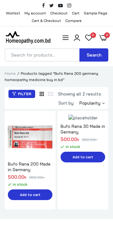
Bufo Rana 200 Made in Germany (29, 166)
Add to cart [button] (30, 194)
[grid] (42, 94)
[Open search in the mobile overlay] (56, 55)
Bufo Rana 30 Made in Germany (83, 129)
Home (10, 73)
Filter (24, 93)
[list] (51, 94)
